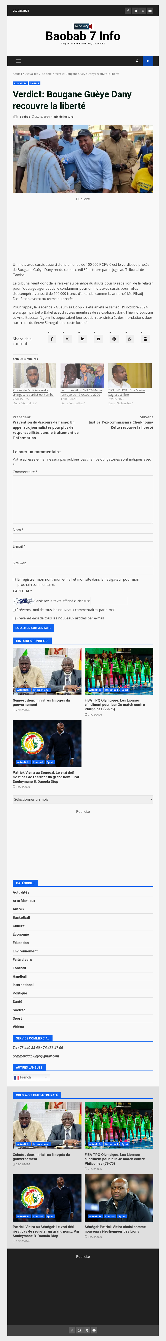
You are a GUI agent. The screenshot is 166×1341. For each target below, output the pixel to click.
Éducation (21, 943)
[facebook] (52, 339)
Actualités (20, 83)
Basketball (111, 689)
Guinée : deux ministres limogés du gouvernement (47, 671)
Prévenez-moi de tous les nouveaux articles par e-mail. (60, 618)
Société (34, 83)
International (41, 689)
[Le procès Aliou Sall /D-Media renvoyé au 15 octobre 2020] (82, 375)
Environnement (25, 951)
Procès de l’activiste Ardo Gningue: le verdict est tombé (33, 392)
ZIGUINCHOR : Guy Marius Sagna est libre (126, 392)
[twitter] (67, 339)
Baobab (24, 117)
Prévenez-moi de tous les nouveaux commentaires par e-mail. (66, 609)
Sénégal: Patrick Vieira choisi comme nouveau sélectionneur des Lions (119, 1198)
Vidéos (18, 1027)
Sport (125, 689)
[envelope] (98, 339)
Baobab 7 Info (83, 36)
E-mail (19, 546)
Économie (21, 934)
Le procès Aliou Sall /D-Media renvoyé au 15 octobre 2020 (81, 392)
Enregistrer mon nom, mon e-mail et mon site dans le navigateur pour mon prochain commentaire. (78, 582)
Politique (20, 993)
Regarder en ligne (148, 61)
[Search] (137, 61)
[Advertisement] (83, 232)
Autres (18, 909)
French (25, 1077)
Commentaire (25, 471)
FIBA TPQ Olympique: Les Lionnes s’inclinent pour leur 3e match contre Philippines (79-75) (119, 671)
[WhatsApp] (130, 339)
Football (38, 762)
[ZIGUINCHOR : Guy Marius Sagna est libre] (130, 375)
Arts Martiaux (24, 901)
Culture (19, 926)
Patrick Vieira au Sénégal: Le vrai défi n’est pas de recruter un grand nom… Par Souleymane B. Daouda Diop (47, 743)
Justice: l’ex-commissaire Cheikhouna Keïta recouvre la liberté (121, 422)
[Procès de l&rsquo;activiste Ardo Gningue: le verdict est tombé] (34, 375)
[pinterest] (114, 339)
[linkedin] (82, 339)
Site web (19, 563)
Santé (17, 1002)
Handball (20, 976)
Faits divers (22, 960)
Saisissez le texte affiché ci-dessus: (62, 601)
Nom (18, 529)
